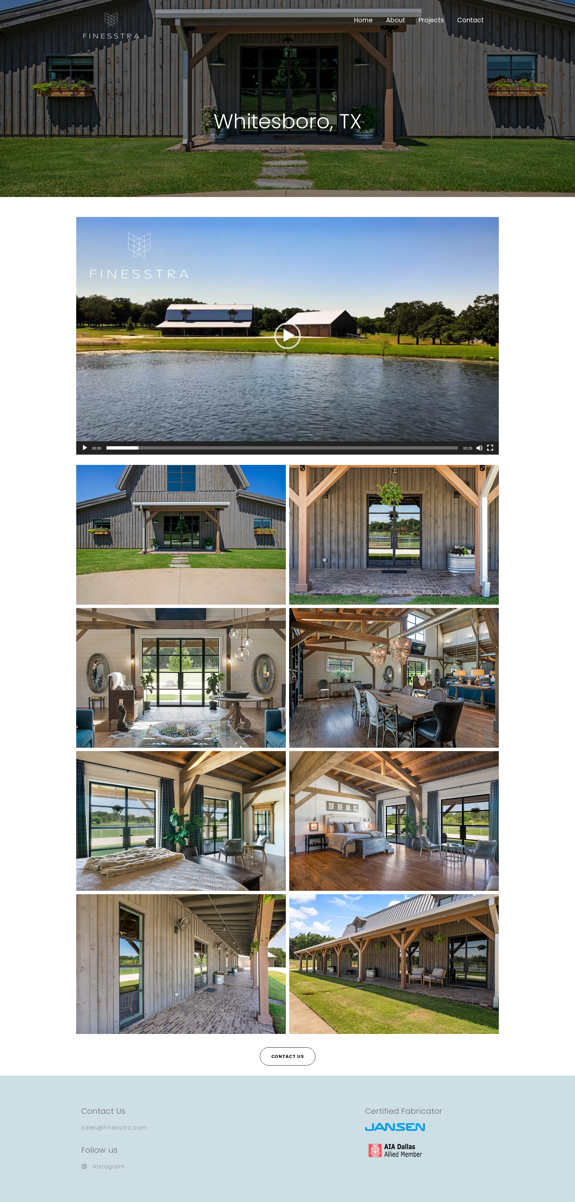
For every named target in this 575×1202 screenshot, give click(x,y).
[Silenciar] (479, 448)
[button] (287, 335)
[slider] (282, 448)
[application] (287, 336)
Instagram (109, 1166)
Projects (431, 20)
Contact (470, 20)
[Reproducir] (85, 448)
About (395, 20)
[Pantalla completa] (490, 448)
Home (363, 20)
